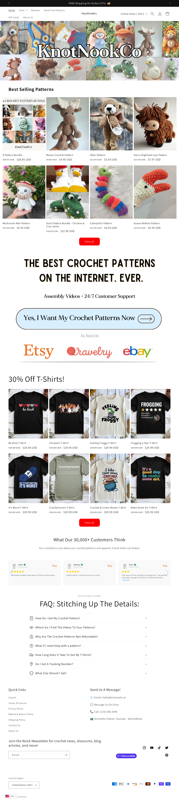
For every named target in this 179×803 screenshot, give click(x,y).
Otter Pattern (97, 155)
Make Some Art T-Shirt (144, 507)
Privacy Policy (16, 708)
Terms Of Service (18, 703)
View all (89, 241)
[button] (23, 10)
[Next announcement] (170, 3)
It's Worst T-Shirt (18, 507)
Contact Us (14, 725)
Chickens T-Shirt (59, 443)
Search (12, 697)
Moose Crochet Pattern (59, 155)
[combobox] (10, 796)
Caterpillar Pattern (101, 223)
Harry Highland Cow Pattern (150, 155)
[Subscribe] (66, 755)
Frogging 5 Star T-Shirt (144, 443)
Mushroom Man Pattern (16, 223)
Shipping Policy (17, 719)
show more (126, 580)
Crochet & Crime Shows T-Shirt (108, 507)
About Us (13, 730)
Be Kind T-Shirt (17, 443)
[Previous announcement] (9, 3)
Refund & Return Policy (21, 714)
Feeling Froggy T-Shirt (103, 443)
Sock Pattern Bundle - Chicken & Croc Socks (65, 225)
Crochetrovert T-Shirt (61, 507)
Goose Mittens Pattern (147, 223)
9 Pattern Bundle (12, 155)
